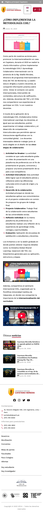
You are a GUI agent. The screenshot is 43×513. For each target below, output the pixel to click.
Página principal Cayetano (16, 2)
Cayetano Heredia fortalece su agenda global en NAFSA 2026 (28, 344)
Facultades (6, 454)
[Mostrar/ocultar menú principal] (39, 9)
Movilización (6, 440)
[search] (35, 9)
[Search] (35, 9)
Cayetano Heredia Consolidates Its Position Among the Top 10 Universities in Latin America (27, 359)
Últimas (12, 335)
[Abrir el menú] (40, 2)
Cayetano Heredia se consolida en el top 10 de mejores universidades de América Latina (28, 372)
